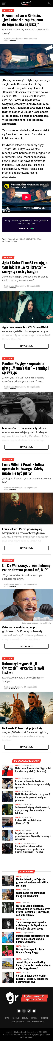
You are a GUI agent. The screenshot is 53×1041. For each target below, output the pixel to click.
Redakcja (12, 41)
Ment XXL (31, 239)
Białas (12, 239)
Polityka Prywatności (35, 1021)
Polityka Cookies (18, 1021)
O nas (7, 1018)
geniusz (21, 239)
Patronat (15, 1018)
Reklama (25, 1018)
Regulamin (44, 1018)
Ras (39, 239)
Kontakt (34, 1018)
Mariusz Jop (14, 689)
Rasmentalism (10, 242)
